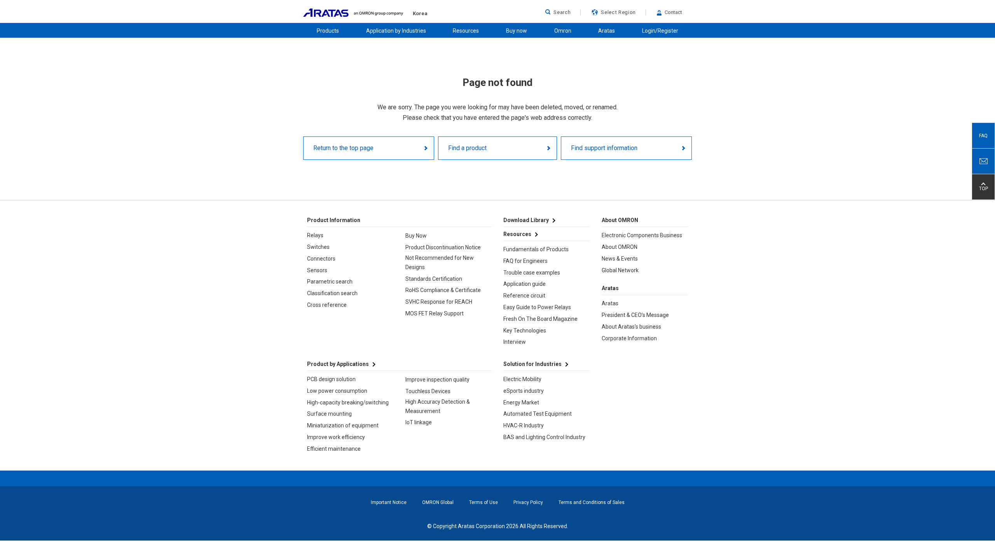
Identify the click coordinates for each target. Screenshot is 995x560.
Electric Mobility (522, 379)
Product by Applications (338, 364)
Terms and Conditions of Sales (592, 502)
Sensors (317, 270)
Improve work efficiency (336, 437)
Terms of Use (483, 502)
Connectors (321, 259)
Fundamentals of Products (536, 249)
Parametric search (330, 281)
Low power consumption (337, 391)
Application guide (524, 284)
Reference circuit (524, 295)
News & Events (620, 259)
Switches (318, 247)
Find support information (604, 148)
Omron (562, 31)
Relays (315, 235)
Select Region (618, 12)
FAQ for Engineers (525, 261)
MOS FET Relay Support (434, 313)
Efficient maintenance (334, 449)
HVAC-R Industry (523, 425)
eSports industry (523, 391)
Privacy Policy (528, 502)
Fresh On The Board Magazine (540, 319)
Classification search (332, 293)
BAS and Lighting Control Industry (544, 437)
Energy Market (521, 402)
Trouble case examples (531, 273)
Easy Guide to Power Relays (537, 307)
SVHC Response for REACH (438, 302)
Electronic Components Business (642, 235)
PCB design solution (331, 379)
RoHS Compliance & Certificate (443, 290)
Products (328, 31)
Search (562, 12)
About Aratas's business (631, 327)
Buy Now (416, 236)
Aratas (606, 31)
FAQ (983, 135)
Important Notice (389, 502)
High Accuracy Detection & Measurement (437, 406)
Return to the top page (343, 148)
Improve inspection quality (437, 379)
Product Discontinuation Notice (443, 247)
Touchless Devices (427, 391)
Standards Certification (433, 279)
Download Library (526, 220)
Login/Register (660, 31)
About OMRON (619, 247)
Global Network (620, 270)
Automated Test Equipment (537, 414)
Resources (466, 31)
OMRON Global (438, 502)
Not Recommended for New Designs (439, 262)
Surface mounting (329, 414)
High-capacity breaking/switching (348, 402)
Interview (514, 342)
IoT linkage (418, 422)
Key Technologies (524, 330)
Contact (673, 12)
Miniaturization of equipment (343, 425)
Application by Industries (396, 31)
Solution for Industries (532, 364)
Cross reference (327, 305)
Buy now (516, 31)
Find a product (467, 148)
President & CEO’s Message (635, 315)
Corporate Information (629, 338)
